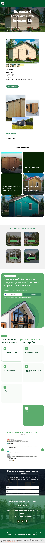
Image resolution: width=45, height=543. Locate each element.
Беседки (32, 45)
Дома (23, 45)
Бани (37, 45)
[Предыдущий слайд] (2, 461)
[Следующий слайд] (42, 461)
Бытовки (18, 45)
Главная (8, 45)
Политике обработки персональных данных (12, 541)
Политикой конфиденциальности (25, 309)
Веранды (13, 265)
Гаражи (31, 265)
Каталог (13, 45)
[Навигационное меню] (43, 3)
